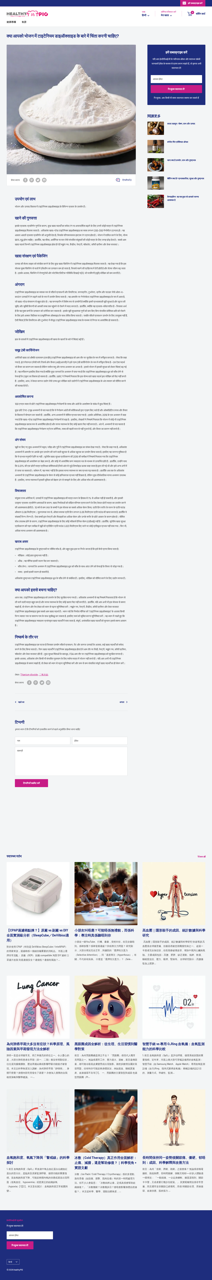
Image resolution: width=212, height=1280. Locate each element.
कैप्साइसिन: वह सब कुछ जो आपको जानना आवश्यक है (183, 198)
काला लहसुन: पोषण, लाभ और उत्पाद (181, 123)
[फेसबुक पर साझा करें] (25, 180)
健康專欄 (11, 22)
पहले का (21, 702)
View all (202, 856)
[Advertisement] (106, 830)
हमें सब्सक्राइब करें (195, 3)
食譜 (24, 22)
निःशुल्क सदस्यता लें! (176, 89)
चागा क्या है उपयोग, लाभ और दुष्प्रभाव (181, 160)
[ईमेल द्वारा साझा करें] (44, 180)
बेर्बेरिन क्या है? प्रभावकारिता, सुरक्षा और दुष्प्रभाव (185, 178)
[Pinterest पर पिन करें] (31, 180)
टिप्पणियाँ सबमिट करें (31, 783)
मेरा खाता (165, 15)
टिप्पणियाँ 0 (127, 180)
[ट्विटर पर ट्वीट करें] (38, 180)
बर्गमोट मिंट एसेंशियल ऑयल (177, 142)
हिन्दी (10, 1262)
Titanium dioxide (29, 674)
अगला (122, 702)
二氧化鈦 (43, 674)
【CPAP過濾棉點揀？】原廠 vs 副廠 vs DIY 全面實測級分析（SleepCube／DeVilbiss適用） (38, 935)
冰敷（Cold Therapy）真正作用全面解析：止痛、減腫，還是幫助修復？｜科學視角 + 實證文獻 (106, 1163)
